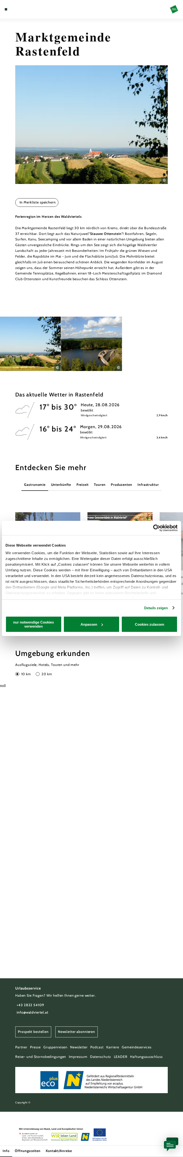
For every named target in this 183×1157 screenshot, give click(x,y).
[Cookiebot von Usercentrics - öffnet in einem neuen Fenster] (157, 528)
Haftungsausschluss (146, 1057)
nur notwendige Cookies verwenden (33, 624)
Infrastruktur (148, 484)
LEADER (120, 1057)
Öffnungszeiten (27, 1151)
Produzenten (121, 484)
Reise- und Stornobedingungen (40, 1057)
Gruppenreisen (55, 1047)
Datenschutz (100, 1057)
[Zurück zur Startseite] (174, 9)
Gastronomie (35, 484)
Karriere (112, 1047)
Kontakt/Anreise (59, 1151)
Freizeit (82, 484)
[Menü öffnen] (6, 9)
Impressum (78, 1057)
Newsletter (79, 1047)
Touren (99, 484)
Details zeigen (156, 608)
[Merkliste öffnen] (19, 9)
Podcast (96, 1047)
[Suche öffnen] (23, 9)
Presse (35, 1047)
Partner (21, 1047)
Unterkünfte (61, 484)
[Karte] (15, 9)
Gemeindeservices (137, 1047)
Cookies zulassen (149, 624)
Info (6, 1151)
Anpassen (89, 624)
